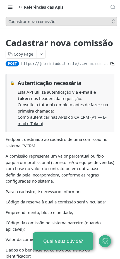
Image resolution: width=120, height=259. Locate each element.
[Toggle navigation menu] (10, 7)
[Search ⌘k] (112, 7)
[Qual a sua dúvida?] (105, 241)
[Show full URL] (106, 64)
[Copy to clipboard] (112, 64)
